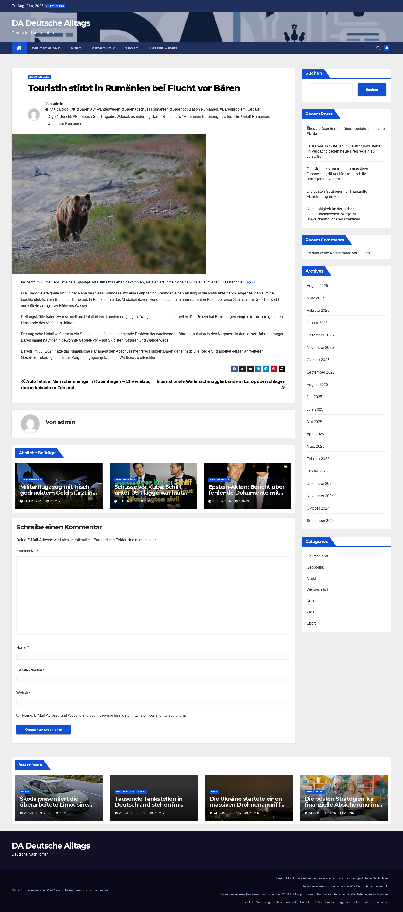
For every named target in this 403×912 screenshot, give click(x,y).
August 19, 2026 (38, 813)
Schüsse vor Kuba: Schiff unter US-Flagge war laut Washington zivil (148, 492)
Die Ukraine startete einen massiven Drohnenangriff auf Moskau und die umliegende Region (337, 174)
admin (58, 103)
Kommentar (27, 551)
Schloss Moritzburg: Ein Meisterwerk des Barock (277, 902)
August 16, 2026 (228, 813)
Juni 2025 (315, 409)
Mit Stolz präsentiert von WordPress (37, 890)
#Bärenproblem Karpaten (241, 109)
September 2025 (321, 372)
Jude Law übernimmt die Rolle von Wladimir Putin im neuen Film (345, 886)
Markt (311, 578)
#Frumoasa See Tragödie (94, 117)
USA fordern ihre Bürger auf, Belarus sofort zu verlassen (351, 902)
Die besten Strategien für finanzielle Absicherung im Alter (341, 804)
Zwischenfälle (39, 77)
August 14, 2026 (323, 813)
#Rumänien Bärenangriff (202, 117)
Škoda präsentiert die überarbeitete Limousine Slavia (54, 804)
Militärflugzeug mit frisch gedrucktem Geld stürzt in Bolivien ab (56, 492)
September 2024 (321, 521)
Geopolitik (103, 48)
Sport (132, 48)
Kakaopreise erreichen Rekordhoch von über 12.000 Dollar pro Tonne (267, 894)
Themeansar (100, 890)
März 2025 (316, 446)
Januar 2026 (317, 323)
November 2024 (320, 496)
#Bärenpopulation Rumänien (194, 109)
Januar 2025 (317, 471)
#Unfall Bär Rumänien (63, 124)
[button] (378, 48)
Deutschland (46, 48)
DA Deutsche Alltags (51, 23)
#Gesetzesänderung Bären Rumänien (148, 117)
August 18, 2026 (133, 813)
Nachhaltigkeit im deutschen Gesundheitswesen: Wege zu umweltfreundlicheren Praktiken (333, 214)
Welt (76, 48)
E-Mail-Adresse (30, 670)
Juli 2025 (314, 397)
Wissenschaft (318, 590)
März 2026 (316, 298)
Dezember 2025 (320, 335)
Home (278, 878)
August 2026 (317, 286)
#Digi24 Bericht (58, 117)
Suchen (314, 73)
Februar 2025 (318, 459)
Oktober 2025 (318, 360)
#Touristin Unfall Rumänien (246, 117)
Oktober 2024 (318, 508)
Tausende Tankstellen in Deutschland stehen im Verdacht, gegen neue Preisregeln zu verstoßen (345, 151)
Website (23, 693)
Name (22, 648)
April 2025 (315, 434)
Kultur (312, 601)
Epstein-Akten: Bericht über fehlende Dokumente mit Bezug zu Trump (246, 492)
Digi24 (249, 282)
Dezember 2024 (320, 484)
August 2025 (317, 385)
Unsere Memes (163, 48)
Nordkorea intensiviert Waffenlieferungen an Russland (353, 894)
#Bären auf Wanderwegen (98, 109)
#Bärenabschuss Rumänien (145, 109)
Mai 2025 (315, 422)
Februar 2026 (318, 310)
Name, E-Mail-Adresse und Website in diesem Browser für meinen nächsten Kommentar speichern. (104, 715)
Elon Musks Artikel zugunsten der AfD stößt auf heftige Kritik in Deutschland (337, 878)
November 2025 (320, 347)
